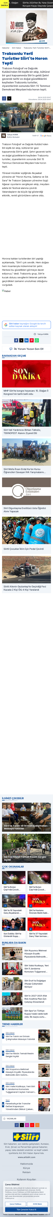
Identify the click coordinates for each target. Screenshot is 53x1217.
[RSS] (37, 1125)
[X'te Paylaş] (9, 98)
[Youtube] (32, 1125)
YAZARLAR (11, 1119)
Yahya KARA (13, 135)
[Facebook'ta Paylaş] (4, 98)
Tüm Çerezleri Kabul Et (26, 1209)
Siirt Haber (16, 48)
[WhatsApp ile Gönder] (37, 340)
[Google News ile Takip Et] (45, 136)
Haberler (5, 48)
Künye (26, 1168)
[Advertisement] (26, 693)
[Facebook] (17, 1125)
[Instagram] (27, 1125)
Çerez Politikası (15, 1204)
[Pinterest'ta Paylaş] (32, 340)
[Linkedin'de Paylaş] (26, 340)
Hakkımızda (26, 1163)
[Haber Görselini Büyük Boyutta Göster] (26, 117)
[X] (22, 1125)
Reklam (27, 1172)
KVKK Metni (37, 1204)
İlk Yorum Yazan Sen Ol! (29, 348)
